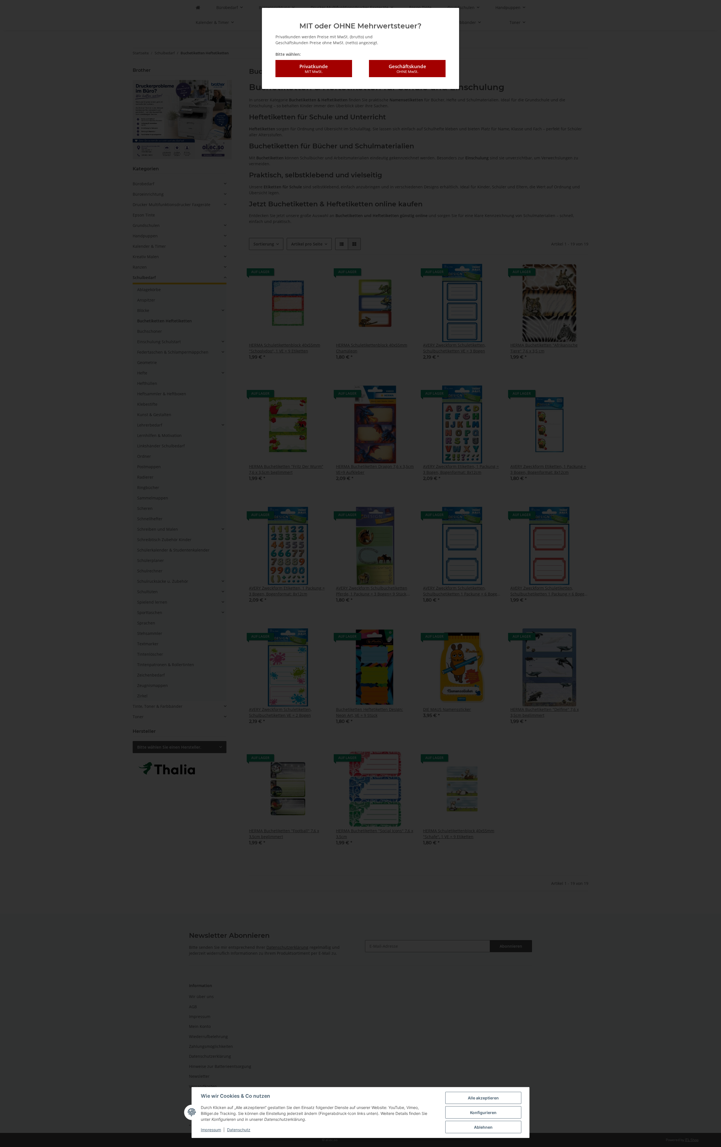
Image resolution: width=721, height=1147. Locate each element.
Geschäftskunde (407, 68)
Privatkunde (313, 68)
